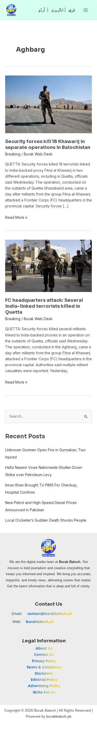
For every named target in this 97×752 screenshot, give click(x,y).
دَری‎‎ (71, 10)
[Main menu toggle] (85, 10)
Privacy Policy (44, 660)
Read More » (16, 217)
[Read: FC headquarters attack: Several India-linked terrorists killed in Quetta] (48, 265)
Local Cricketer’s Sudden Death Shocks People (45, 520)
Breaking (12, 154)
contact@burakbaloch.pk (49, 613)
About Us (44, 648)
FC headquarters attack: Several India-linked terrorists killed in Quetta (44, 306)
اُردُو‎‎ (42, 9)
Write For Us (44, 692)
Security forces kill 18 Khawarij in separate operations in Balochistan (47, 144)
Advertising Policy (44, 685)
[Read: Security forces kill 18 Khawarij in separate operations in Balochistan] (48, 104)
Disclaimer (44, 673)
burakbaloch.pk (40, 621)
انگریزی (57, 9)
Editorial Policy (44, 679)
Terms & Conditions (44, 667)
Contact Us (44, 654)
